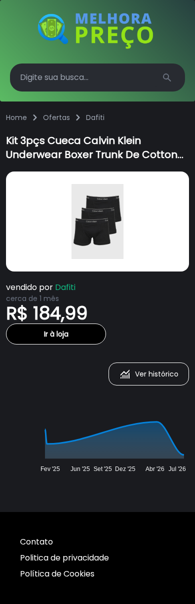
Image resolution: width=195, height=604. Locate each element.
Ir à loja (56, 334)
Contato (36, 542)
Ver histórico (156, 374)
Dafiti (95, 117)
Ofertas (56, 117)
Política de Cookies (57, 574)
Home (16, 117)
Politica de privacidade (64, 558)
